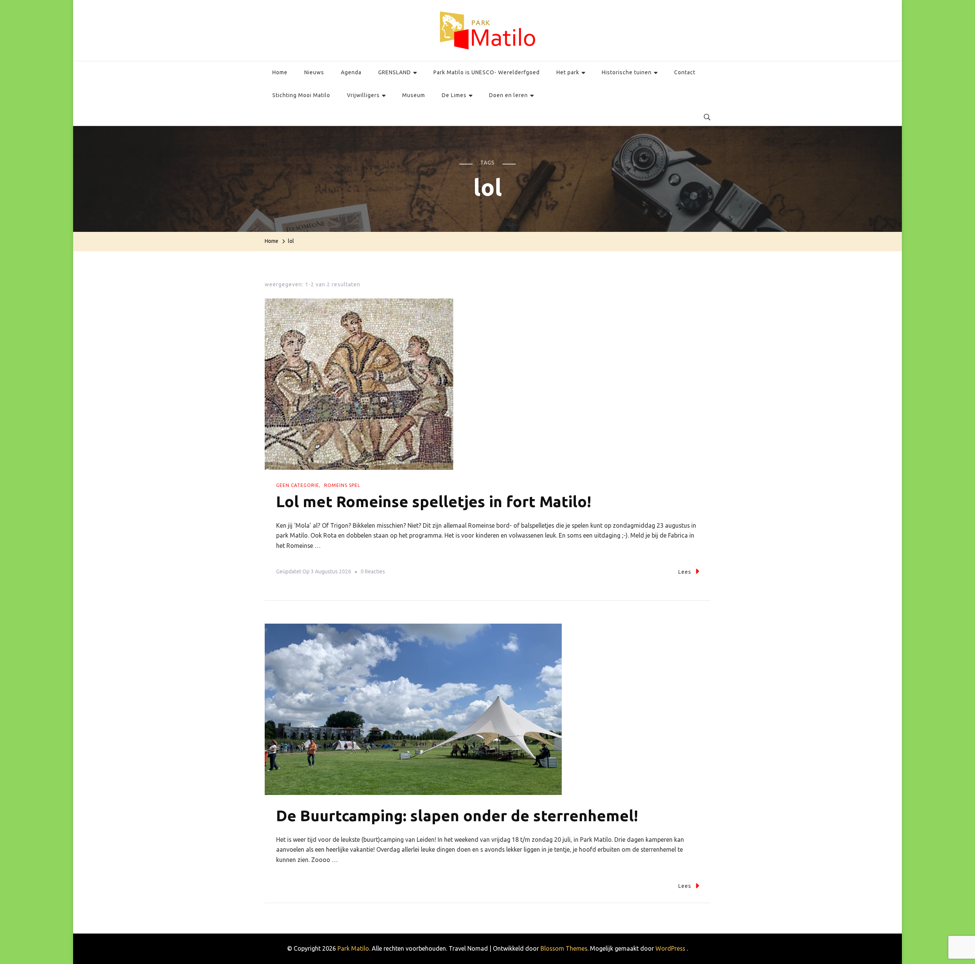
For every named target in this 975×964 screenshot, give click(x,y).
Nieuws (314, 72)
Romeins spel (342, 485)
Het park (567, 72)
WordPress (670, 948)
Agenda (351, 72)
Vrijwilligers (363, 95)
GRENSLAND (394, 72)
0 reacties (373, 573)
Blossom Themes (563, 948)
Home (280, 72)
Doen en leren (508, 95)
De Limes (454, 95)
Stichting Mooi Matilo (301, 95)
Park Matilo (353, 948)
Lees (684, 572)
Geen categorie (297, 485)
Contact (684, 72)
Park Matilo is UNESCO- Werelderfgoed (486, 72)
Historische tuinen (627, 72)
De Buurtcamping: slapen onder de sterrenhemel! (457, 815)
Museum (413, 95)
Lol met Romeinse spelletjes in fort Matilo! (433, 501)
